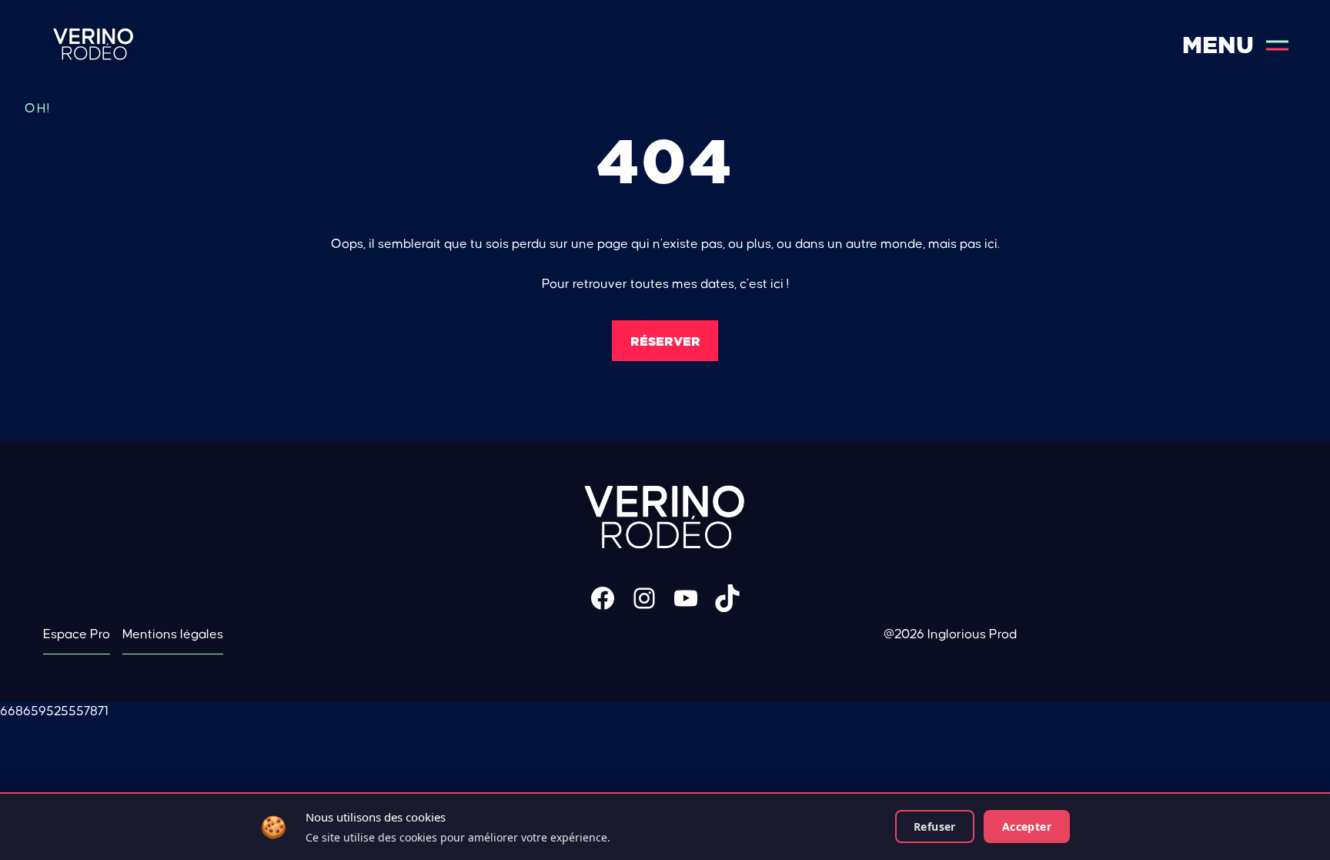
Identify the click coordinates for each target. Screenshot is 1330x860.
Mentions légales (172, 634)
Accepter (1026, 826)
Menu (1218, 45)
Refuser (935, 826)
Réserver (665, 341)
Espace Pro (76, 634)
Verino (93, 45)
